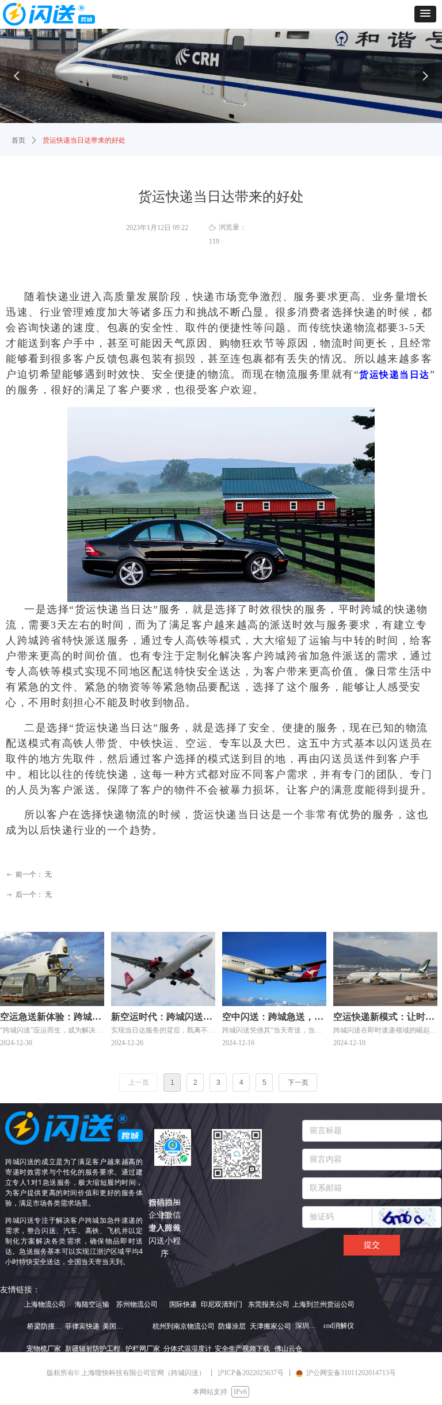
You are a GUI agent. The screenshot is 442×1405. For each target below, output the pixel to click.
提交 (372, 1245)
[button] (425, 14)
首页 (18, 140)
